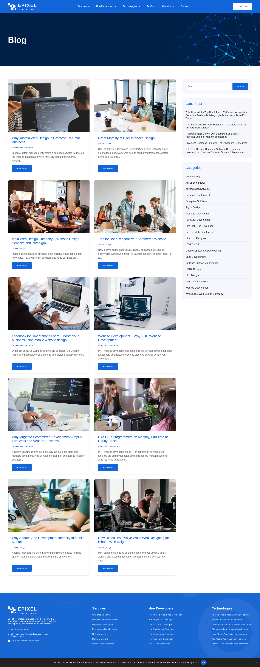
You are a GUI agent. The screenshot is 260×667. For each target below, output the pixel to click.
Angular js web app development (227, 619)
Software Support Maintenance (202, 263)
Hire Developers (105, 6)
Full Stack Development (198, 220)
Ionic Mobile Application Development (229, 634)
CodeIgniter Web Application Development (232, 624)
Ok (203, 662)
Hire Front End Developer (199, 226)
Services (82, 6)
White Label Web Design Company (204, 294)
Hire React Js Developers (199, 232)
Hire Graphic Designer (159, 643)
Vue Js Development (197, 281)
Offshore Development (103, 643)
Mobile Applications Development (203, 250)
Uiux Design (192, 275)
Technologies (130, 6)
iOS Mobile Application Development (229, 639)
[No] (256, 662)
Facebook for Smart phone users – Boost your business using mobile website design (45, 338)
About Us (166, 6)
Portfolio (151, 6)
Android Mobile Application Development (231, 615)
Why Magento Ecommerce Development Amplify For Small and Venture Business (47, 439)
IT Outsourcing (99, 634)
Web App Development (103, 624)
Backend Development (198, 195)
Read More (21, 168)
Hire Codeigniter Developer (161, 629)
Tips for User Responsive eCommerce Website (132, 239)
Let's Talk (243, 6)
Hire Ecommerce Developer (162, 634)
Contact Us (187, 6)
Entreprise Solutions (196, 201)
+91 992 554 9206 (19, 629)
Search (240, 86)
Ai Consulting (193, 176)
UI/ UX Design (104, 143)
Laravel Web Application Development (230, 643)
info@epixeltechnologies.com (25, 640)
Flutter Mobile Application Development (230, 629)
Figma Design (193, 207)
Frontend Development (198, 213)
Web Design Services (102, 615)
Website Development (22, 147)
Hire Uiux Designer (196, 238)
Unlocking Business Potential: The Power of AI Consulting (216, 143)
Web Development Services (105, 619)
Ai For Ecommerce (195, 182)
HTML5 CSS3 (193, 244)
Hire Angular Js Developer (161, 619)
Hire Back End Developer (160, 624)
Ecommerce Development (104, 629)
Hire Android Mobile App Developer (165, 615)
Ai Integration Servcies (198, 189)
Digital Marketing (100, 639)
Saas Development (196, 257)
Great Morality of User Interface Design (126, 138)
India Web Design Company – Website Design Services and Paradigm (45, 241)
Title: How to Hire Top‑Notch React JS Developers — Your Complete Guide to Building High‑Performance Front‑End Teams (216, 115)
